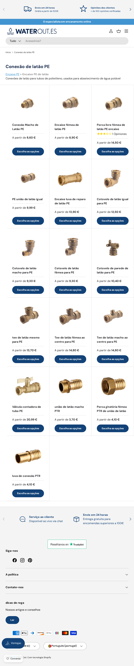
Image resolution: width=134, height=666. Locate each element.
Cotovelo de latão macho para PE (24, 270)
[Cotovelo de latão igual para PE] (113, 178)
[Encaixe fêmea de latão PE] (70, 104)
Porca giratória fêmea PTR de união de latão (112, 409)
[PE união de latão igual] (28, 178)
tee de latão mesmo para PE (26, 340)
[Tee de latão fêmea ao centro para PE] (70, 317)
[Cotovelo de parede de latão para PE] (113, 248)
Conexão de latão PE (24, 52)
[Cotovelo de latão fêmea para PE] (70, 248)
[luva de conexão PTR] (28, 455)
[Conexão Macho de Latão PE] (28, 104)
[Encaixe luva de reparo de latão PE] (70, 178)
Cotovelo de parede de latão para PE (112, 270)
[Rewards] (13, 643)
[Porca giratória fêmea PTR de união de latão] (113, 386)
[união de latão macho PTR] (70, 386)
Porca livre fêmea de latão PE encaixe (111, 127)
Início (8, 52)
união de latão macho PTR (69, 409)
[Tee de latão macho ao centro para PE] (113, 317)
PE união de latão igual (27, 199)
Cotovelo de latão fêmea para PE (67, 270)
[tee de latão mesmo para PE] (28, 317)
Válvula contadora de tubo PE (26, 409)
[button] (118, 31)
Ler (12, 620)
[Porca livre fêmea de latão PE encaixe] (113, 104)
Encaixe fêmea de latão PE (67, 127)
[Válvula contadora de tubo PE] (28, 386)
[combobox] (67, 41)
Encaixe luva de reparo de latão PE (70, 201)
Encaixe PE (12, 74)
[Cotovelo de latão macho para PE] (28, 248)
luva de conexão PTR (26, 476)
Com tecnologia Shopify (39, 657)
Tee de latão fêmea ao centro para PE (70, 340)
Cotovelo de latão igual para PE (112, 201)
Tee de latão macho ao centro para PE (112, 340)
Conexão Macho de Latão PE (25, 127)
